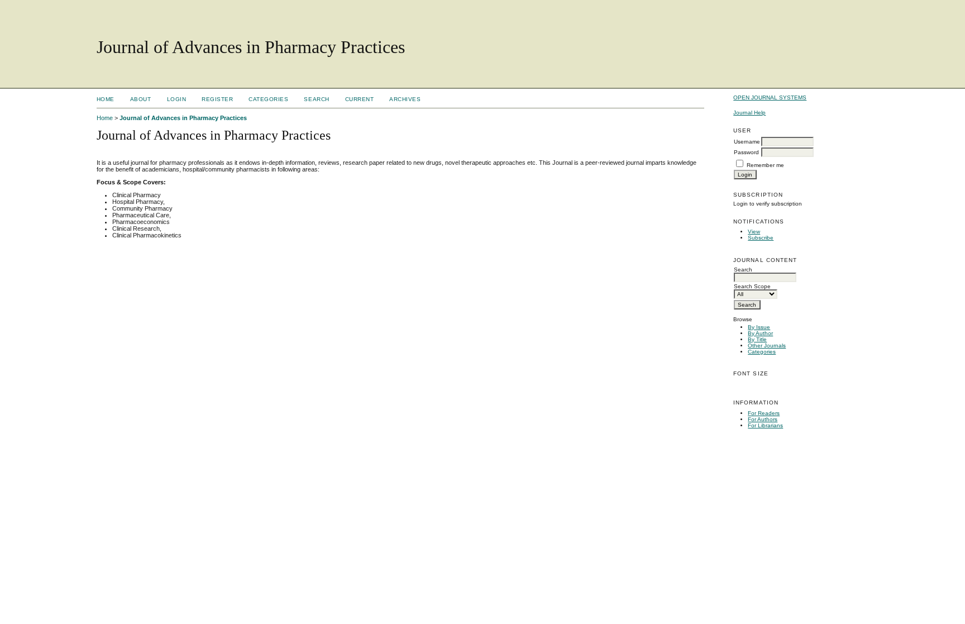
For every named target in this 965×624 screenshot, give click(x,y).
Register (217, 99)
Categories (762, 352)
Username (747, 142)
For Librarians (765, 425)
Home (105, 99)
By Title (757, 339)
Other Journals (767, 345)
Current (359, 99)
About (140, 99)
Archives (405, 99)
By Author (760, 333)
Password (746, 152)
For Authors (762, 419)
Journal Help (749, 112)
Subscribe (760, 238)
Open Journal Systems (769, 97)
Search (316, 99)
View (754, 231)
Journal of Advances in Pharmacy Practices (183, 118)
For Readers (764, 413)
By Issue (759, 327)
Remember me (765, 165)
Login (177, 99)
